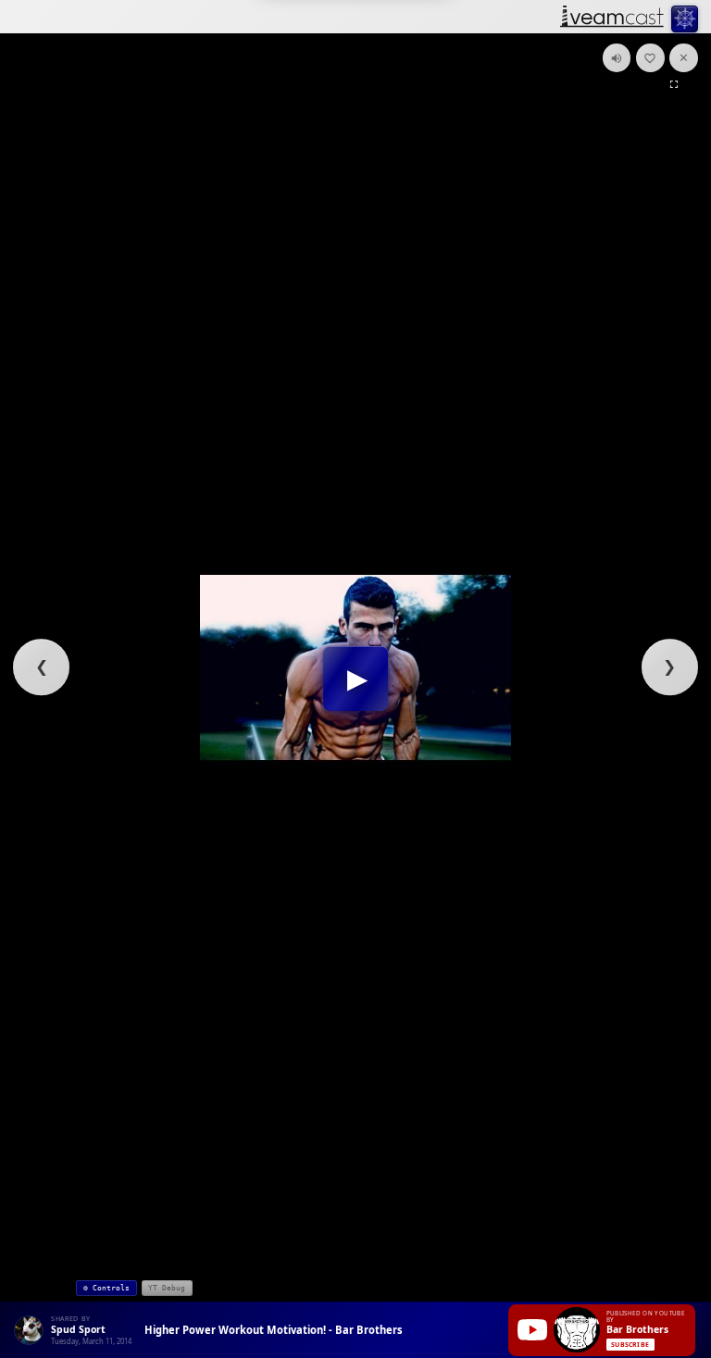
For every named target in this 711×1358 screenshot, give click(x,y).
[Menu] (684, 19)
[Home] (612, 18)
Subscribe (630, 1344)
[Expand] (673, 83)
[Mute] (617, 58)
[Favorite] (650, 58)
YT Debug (166, 1288)
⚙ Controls (106, 1288)
